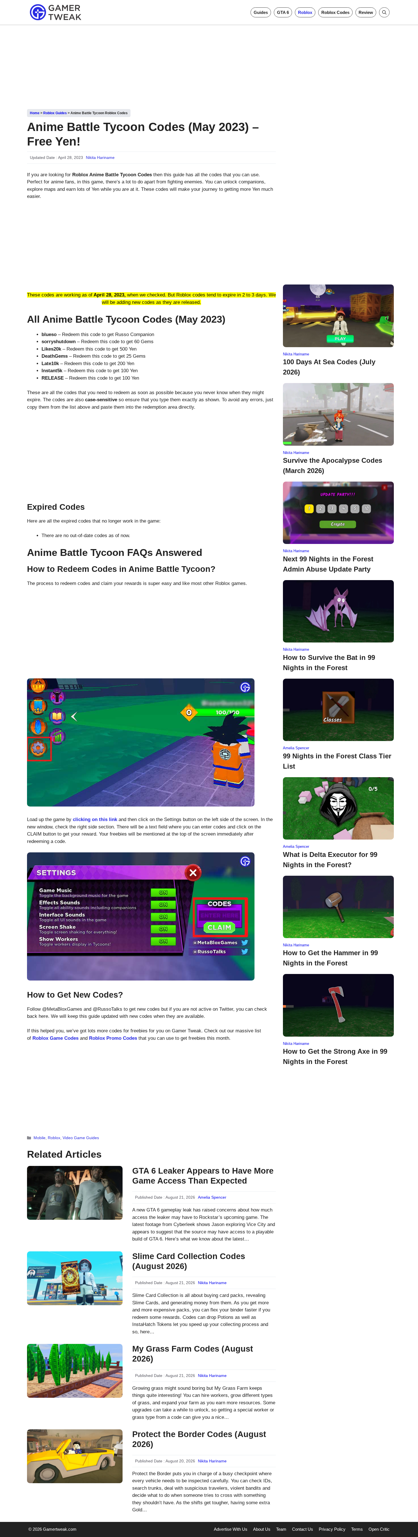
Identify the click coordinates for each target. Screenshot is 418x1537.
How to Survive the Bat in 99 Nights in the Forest (329, 663)
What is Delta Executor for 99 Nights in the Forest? (330, 860)
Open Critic (379, 1529)
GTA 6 (283, 12)
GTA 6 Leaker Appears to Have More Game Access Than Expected (203, 1175)
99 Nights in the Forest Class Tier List (337, 761)
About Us (261, 1529)
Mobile (39, 1137)
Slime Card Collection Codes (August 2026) (188, 1261)
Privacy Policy (332, 1529)
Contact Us (302, 1529)
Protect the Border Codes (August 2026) (199, 1439)
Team (281, 1529)
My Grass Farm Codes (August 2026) (192, 1353)
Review (366, 12)
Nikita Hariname (100, 157)
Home (35, 113)
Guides (261, 12)
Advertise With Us (230, 1529)
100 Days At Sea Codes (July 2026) (329, 367)
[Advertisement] (209, 65)
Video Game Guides (81, 1137)
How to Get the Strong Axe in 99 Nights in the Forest (335, 1056)
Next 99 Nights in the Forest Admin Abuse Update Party (328, 564)
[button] (384, 12)
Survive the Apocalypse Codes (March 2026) (332, 465)
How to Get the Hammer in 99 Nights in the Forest (330, 958)
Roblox (305, 12)
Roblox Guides (55, 113)
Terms (357, 1529)
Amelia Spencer (212, 1197)
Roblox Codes (335, 12)
